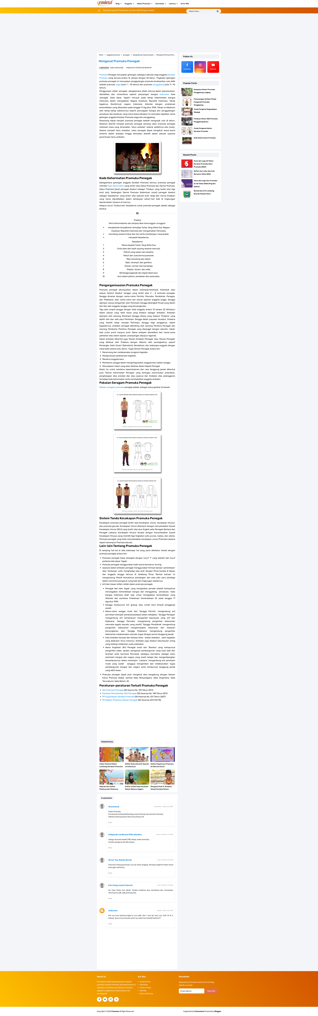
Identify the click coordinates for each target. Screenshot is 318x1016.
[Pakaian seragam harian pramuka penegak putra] (137, 453)
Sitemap (143, 991)
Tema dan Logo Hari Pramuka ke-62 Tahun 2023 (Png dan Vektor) (205, 184)
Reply (110, 822)
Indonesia (164, 94)
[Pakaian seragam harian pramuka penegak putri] (137, 410)
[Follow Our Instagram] (110, 999)
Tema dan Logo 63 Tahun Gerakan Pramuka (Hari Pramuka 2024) (203, 164)
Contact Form (145, 982)
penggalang (158, 84)
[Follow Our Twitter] (105, 999)
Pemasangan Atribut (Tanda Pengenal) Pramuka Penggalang (205, 102)
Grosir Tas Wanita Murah (120, 860)
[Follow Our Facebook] (99, 999)
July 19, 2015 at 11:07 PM (165, 860)
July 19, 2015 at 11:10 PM (165, 885)
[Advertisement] (159, 33)
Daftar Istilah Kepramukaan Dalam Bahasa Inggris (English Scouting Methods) (136, 789)
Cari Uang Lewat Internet (120, 885)
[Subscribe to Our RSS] (116, 999)
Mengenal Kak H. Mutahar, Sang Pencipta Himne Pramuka (161, 789)
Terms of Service (146, 994)
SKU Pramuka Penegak (112, 690)
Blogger (217, 1011)
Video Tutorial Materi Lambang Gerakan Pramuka (111, 765)
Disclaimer (144, 985)
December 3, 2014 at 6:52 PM (163, 806)
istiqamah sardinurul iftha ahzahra (125, 834)
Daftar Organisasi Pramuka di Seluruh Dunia (162, 765)
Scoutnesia (113, 806)
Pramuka (103, 75)
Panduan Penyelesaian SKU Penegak (119, 693)
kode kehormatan (116, 186)
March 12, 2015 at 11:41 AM (164, 834)
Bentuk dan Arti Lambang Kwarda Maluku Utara (121, 10)
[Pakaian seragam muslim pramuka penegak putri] (137, 495)
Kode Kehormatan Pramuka (205, 138)
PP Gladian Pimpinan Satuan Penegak (120, 700)
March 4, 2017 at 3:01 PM (165, 910)
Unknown (113, 910)
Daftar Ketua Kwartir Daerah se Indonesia (137, 765)
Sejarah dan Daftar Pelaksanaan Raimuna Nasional (108, 789)
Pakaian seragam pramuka (111, 387)
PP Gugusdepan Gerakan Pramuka (118, 696)
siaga (118, 84)
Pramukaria (199, 1011)
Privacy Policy (145, 988)
